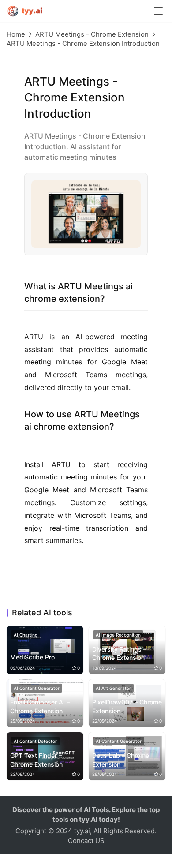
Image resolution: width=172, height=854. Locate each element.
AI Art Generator (113, 688)
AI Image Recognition (118, 634)
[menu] (158, 11)
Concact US (86, 840)
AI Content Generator (37, 688)
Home (16, 34)
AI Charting (25, 634)
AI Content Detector (35, 741)
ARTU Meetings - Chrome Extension (92, 34)
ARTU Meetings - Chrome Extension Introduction (83, 43)
